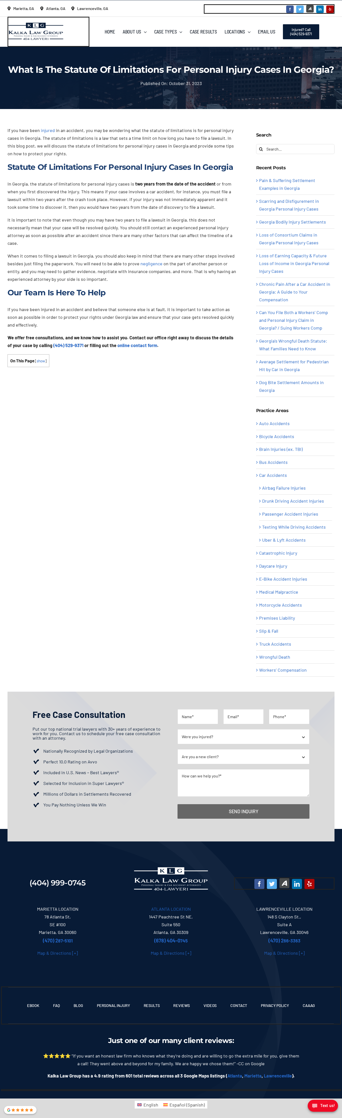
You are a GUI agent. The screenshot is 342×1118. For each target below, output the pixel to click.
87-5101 (58, 940)
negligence (151, 263)
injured (48, 130)
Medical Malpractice (278, 592)
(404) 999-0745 (58, 882)
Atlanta (234, 1075)
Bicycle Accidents (276, 436)
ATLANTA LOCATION (171, 909)
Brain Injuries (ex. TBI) (281, 449)
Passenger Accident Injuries (290, 514)
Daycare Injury (273, 566)
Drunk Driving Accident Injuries (293, 501)
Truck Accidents (275, 644)
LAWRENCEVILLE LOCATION (284, 909)
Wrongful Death (274, 657)
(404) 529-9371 (68, 345)
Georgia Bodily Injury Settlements (292, 222)
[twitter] (300, 9)
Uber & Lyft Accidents (284, 540)
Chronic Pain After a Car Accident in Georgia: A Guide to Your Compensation (294, 291)
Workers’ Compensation (283, 670)
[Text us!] (323, 1107)
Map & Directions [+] (57, 953)
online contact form (137, 345)
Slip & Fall (268, 631)
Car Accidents (273, 475)
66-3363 (284, 940)
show (41, 361)
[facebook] (290, 9)
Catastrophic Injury (278, 553)
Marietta (253, 1075)
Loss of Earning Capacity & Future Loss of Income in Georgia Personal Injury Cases (294, 263)
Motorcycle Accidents (280, 605)
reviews (218, 1040)
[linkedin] (320, 9)
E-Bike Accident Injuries (283, 579)
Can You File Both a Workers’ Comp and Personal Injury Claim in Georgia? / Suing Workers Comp (293, 320)
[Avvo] (310, 9)
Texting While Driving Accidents (294, 527)
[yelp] (330, 9)
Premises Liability (277, 618)
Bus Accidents (273, 462)
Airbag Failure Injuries (284, 488)
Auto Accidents (274, 423)
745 (171, 940)
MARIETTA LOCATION (57, 909)
